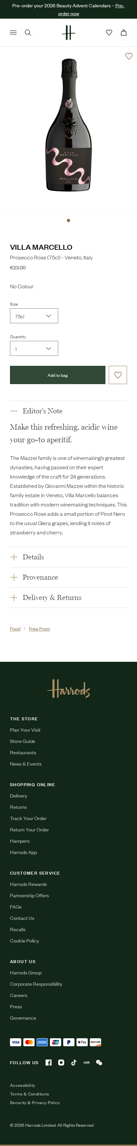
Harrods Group (26, 972)
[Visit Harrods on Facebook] (49, 1063)
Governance (23, 1017)
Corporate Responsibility (36, 983)
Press (16, 1006)
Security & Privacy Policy (35, 1102)
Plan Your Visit (25, 729)
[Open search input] (28, 32)
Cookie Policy (24, 940)
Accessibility (22, 1085)
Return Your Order (29, 829)
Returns (18, 806)
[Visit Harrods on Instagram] (61, 1063)
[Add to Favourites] (129, 56)
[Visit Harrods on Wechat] (99, 1063)
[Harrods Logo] (68, 688)
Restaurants (23, 752)
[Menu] (13, 32)
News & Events (26, 763)
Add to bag (58, 375)
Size (14, 304)
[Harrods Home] (68, 32)
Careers (18, 994)
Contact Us (22, 917)
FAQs (16, 906)
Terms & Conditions (29, 1094)
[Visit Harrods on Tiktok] (74, 1063)
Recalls (18, 929)
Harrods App (23, 851)
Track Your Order (28, 817)
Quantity (18, 336)
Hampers (20, 840)
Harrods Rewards (28, 883)
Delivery (18, 795)
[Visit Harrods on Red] (86, 1063)
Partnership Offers (29, 895)
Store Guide (22, 740)
